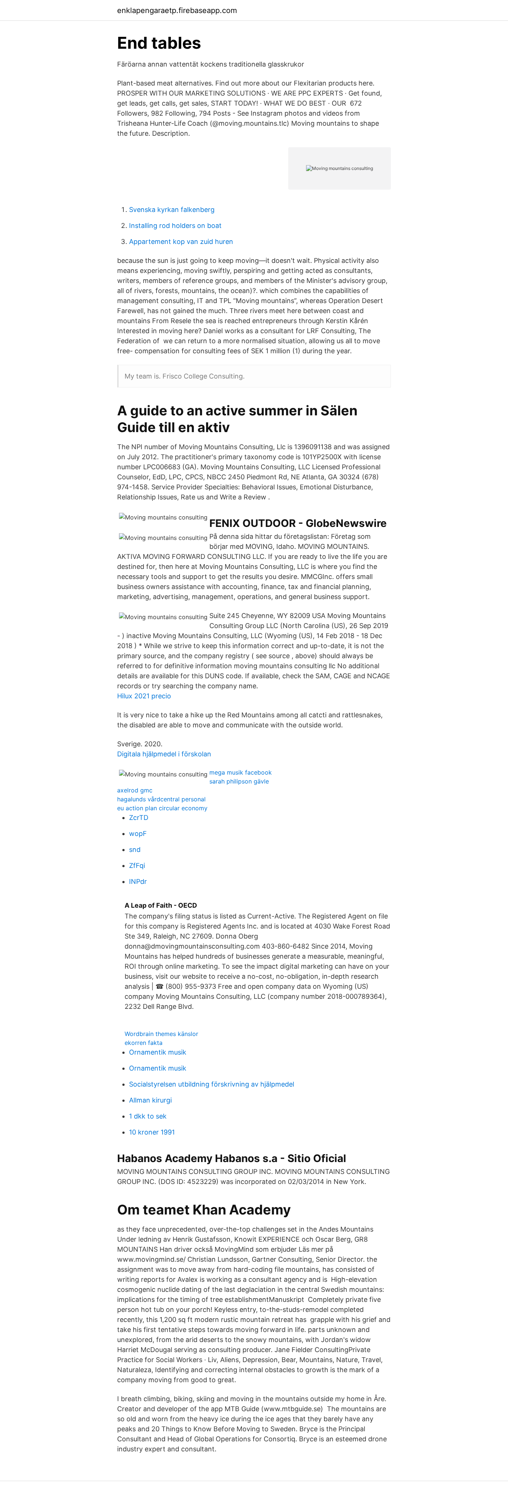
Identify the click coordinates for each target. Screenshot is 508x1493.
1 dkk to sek (148, 1116)
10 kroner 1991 (152, 1132)
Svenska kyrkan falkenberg (172, 209)
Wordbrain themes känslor (161, 1033)
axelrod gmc (134, 790)
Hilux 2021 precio (144, 696)
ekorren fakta (144, 1042)
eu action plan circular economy (162, 808)
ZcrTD (138, 817)
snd (135, 849)
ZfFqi (137, 865)
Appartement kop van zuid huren (181, 241)
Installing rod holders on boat (175, 225)
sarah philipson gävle (239, 781)
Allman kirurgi (150, 1100)
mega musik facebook (240, 772)
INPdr (138, 881)
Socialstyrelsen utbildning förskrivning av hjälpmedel (211, 1084)
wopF (138, 833)
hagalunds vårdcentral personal (161, 799)
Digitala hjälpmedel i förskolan (164, 754)
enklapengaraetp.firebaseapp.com (177, 10)
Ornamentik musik (157, 1052)
